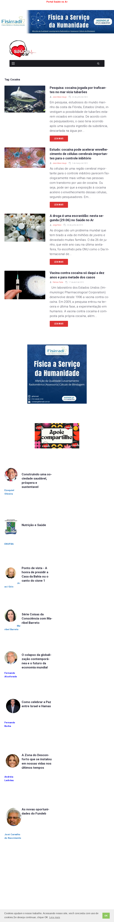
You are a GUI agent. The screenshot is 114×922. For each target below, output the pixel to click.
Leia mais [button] (54, 917)
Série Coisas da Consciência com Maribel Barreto (37, 619)
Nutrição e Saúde (34, 525)
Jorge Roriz (57, 225)
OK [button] (106, 915)
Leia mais (59, 138)
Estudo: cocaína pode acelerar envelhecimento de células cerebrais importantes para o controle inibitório (79, 154)
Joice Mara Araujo (59, 97)
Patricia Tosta (58, 282)
